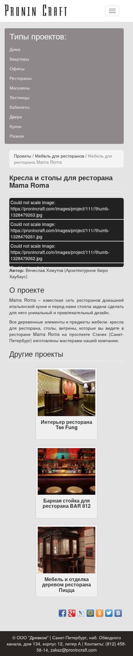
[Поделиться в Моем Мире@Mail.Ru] (90, 613)
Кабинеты (19, 107)
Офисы (17, 68)
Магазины (20, 88)
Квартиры (19, 59)
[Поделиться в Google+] (71, 613)
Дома (15, 49)
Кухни (15, 126)
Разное (17, 136)
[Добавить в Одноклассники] (99, 613)
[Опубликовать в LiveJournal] (81, 613)
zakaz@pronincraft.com (73, 650)
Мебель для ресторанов (59, 156)
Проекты (22, 156)
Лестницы (19, 97)
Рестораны (21, 78)
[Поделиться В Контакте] (118, 613)
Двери (16, 116)
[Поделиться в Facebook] (62, 613)
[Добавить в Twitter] (109, 613)
